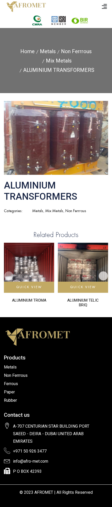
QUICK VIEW (29, 287)
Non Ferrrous (76, 51)
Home (27, 51)
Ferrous (11, 383)
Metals (48, 51)
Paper (9, 392)
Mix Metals (59, 61)
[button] (104, 6)
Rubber (10, 400)
